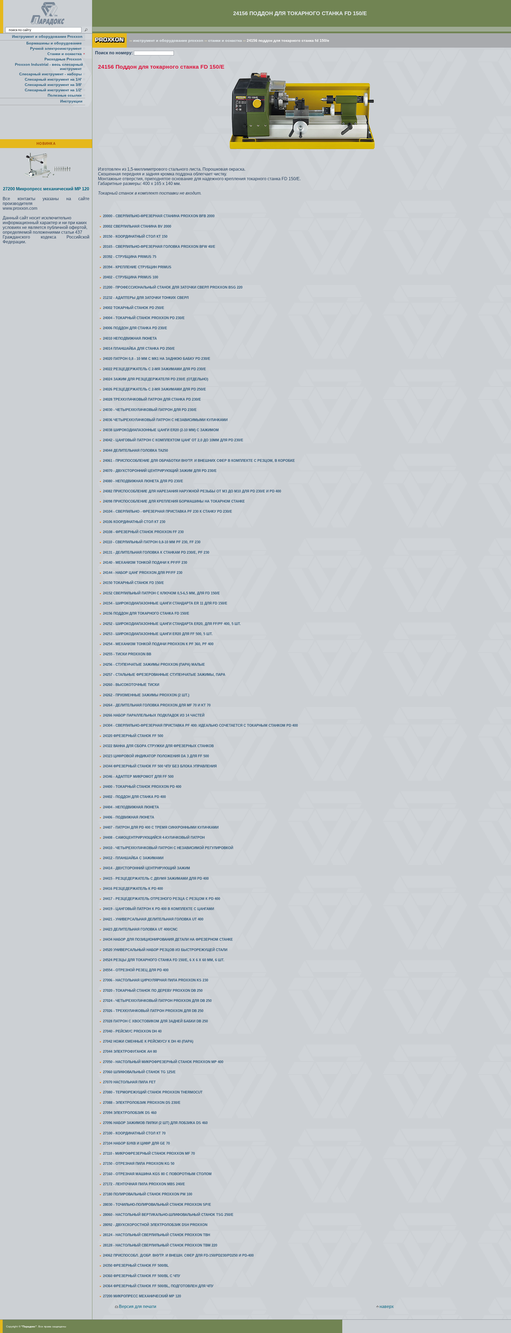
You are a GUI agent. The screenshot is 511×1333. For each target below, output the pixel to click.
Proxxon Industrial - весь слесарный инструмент (49, 66)
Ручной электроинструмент (56, 48)
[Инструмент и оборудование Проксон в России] (47, 25)
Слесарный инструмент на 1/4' (53, 79)
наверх (387, 1306)
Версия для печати (137, 1306)
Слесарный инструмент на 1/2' (53, 90)
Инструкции (71, 101)
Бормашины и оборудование (54, 43)
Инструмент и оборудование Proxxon (47, 36)
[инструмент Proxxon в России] (109, 46)
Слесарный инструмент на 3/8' (53, 85)
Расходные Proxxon (63, 59)
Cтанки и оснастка (64, 54)
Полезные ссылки (65, 95)
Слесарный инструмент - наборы (50, 74)
